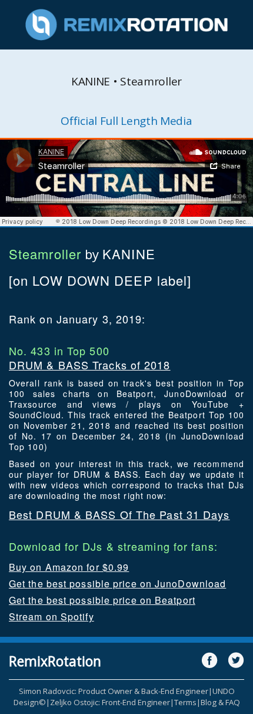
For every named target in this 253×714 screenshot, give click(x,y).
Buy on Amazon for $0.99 (69, 567)
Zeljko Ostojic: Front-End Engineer (110, 702)
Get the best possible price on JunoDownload (117, 583)
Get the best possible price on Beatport (102, 600)
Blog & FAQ (220, 702)
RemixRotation (55, 661)
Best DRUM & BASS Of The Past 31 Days (119, 514)
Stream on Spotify (51, 616)
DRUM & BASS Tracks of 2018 (90, 364)
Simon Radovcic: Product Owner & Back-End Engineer (113, 691)
